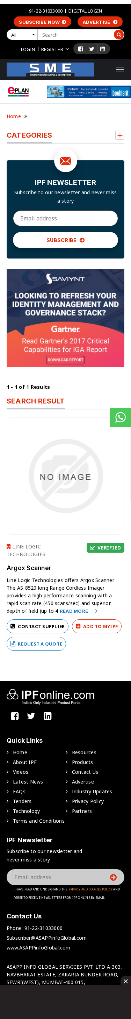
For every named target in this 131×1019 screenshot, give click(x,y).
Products (82, 762)
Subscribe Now (39, 22)
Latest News (28, 781)
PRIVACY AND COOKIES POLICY (90, 889)
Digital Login (85, 11)
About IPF (25, 762)
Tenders (22, 801)
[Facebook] (80, 49)
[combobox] (23, 34)
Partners (82, 811)
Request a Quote (39, 644)
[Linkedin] (102, 49)
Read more (74, 611)
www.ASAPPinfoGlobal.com (39, 947)
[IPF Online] (50, 69)
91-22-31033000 (46, 11)
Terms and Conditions (39, 820)
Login (28, 49)
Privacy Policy (88, 801)
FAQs (19, 791)
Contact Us (85, 772)
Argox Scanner (29, 568)
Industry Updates (92, 791)
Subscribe (62, 240)
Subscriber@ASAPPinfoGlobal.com (47, 937)
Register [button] (52, 49)
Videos (21, 772)
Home (14, 116)
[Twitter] (91, 49)
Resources (84, 752)
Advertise (97, 22)
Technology (26, 811)
